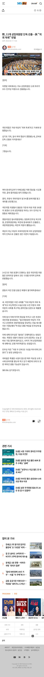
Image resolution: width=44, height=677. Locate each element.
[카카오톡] (33, 421)
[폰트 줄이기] (35, 10)
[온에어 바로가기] (34, 3)
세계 (7, 629)
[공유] (3, 10)
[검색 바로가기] (40, 3)
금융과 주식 (7, 634)
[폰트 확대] (40, 10)
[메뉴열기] (3, 3)
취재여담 (22, 629)
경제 (22, 625)
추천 (15, 593)
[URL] (39, 421)
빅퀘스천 (22, 634)
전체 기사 (7, 625)
